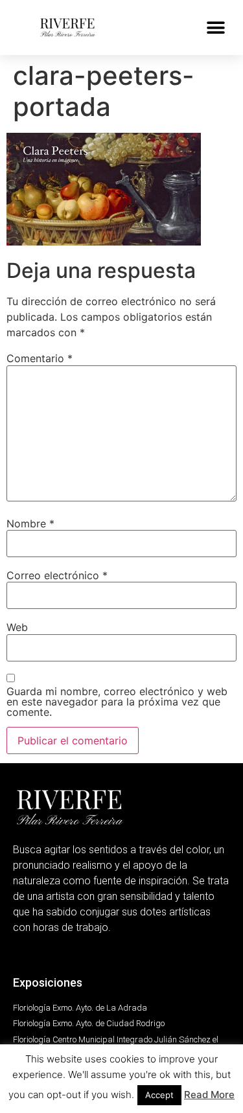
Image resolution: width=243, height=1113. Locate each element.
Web (17, 627)
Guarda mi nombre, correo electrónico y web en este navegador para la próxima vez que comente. (116, 701)
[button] (215, 27)
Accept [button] (159, 1095)
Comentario (39, 358)
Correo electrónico (57, 575)
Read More (209, 1094)
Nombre (30, 523)
